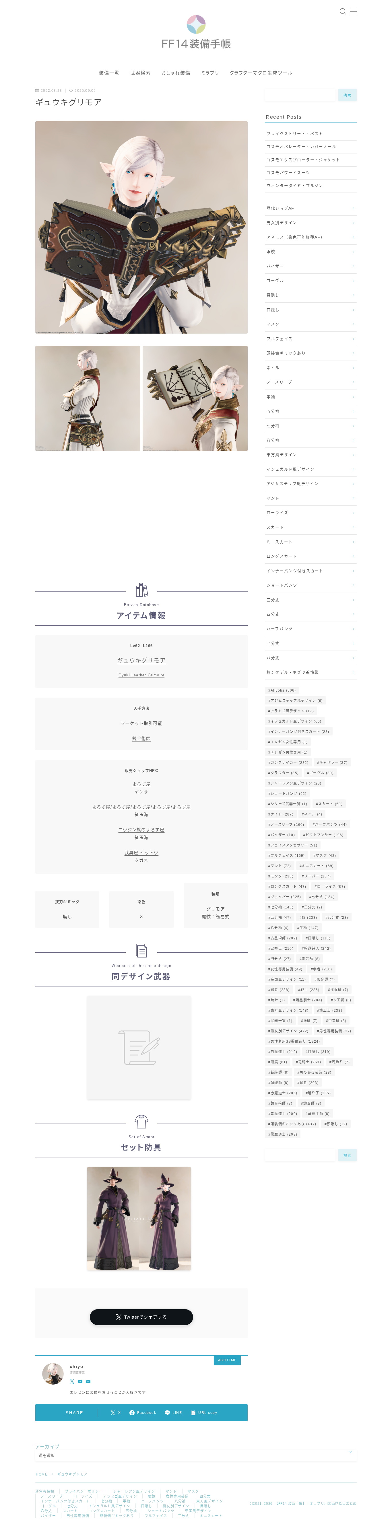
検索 (348, 95)
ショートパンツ (282, 585)
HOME (42, 1474)
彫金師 (326, 980)
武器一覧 (281, 1021)
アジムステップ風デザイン (293, 484)
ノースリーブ (279, 382)
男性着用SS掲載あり (295, 1042)
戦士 (309, 990)
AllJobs (283, 690)
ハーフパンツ (280, 629)
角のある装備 (315, 1073)
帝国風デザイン (288, 980)
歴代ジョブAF (280, 208)
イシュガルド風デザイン (291, 469)
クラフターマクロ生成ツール (261, 73)
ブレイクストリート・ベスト (295, 134)
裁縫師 (280, 1073)
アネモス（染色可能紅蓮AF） (296, 237)
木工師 (342, 1000)
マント (273, 498)
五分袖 (273, 411)
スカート (275, 527)
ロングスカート (282, 556)
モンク (282, 876)
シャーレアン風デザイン (296, 783)
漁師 (310, 1021)
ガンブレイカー (289, 763)
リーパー (317, 876)
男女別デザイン (282, 223)
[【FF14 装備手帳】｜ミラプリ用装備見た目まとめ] (196, 29)
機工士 (330, 1011)
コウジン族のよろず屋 (142, 829)
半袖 (271, 397)
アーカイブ (47, 1446)
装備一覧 (109, 73)
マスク (273, 324)
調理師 (280, 1083)
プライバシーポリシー (84, 1492)
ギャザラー (333, 763)
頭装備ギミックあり (286, 353)
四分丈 (273, 614)
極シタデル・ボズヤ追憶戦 (293, 672)
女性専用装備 (286, 969)
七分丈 (273, 643)
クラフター (285, 773)
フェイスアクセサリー (294, 845)
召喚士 (282, 949)
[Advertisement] (141, 518)
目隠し (273, 295)
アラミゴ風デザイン (292, 711)
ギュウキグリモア (141, 660)
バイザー (275, 266)
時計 (278, 1000)
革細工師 (319, 1114)
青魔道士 (284, 1114)
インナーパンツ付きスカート (295, 571)
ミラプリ (210, 73)
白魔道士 (284, 1052)
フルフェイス (280, 339)
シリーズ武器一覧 (289, 804)
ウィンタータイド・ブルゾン (295, 186)
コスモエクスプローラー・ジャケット (303, 160)
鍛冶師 (312, 1103)
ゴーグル (275, 281)
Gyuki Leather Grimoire (141, 675)
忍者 (280, 990)
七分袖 (273, 426)
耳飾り (341, 1062)
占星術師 (284, 938)
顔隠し (337, 1124)
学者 (322, 969)
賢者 (309, 1083)
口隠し (273, 310)
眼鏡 (271, 252)
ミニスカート (280, 542)
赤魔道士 (284, 1093)
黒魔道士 (284, 1134)
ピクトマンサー (325, 835)
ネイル (273, 368)
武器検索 (140, 73)
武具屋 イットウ (142, 852)
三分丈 (273, 600)
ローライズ (277, 513)
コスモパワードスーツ (288, 173)
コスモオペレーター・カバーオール (301, 147)
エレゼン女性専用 (289, 742)
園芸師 (311, 959)
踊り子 (319, 1093)
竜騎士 (309, 1062)
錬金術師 (141, 738)
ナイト (282, 814)
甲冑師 (337, 1021)
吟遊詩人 (317, 949)
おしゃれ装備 (176, 73)
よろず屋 (141, 784)
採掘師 (339, 990)
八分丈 (273, 658)
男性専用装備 (335, 1031)
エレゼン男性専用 (289, 752)
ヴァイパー (286, 897)
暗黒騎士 (309, 1000)
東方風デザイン (282, 455)
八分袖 (273, 440)
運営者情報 (44, 1492)
